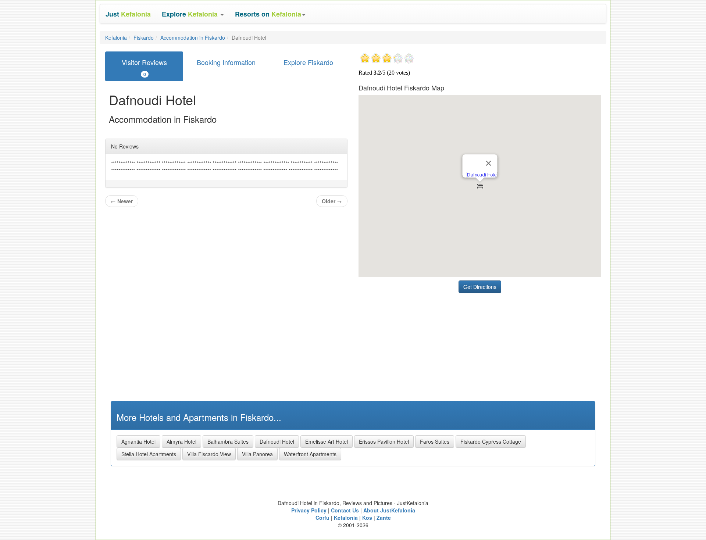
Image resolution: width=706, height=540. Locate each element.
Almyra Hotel (181, 441)
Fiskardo (143, 37)
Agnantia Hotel (138, 441)
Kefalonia (116, 37)
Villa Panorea (257, 454)
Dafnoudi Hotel (277, 441)
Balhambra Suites (228, 441)
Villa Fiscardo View (209, 454)
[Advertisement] (414, 343)
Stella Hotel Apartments (148, 454)
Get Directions (479, 286)
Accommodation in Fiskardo (192, 37)
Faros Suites (434, 441)
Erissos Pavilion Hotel (384, 441)
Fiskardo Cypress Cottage (490, 441)
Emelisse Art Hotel (326, 441)
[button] (192, 13)
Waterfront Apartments (310, 454)
